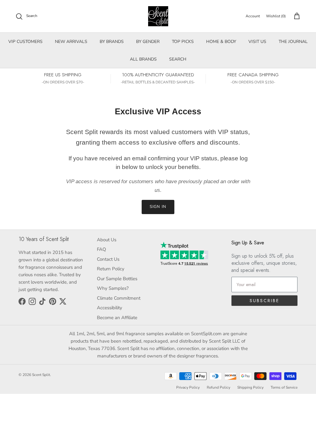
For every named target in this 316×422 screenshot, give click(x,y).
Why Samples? (113, 288)
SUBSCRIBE (264, 301)
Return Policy (110, 269)
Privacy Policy (188, 387)
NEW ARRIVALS (71, 41)
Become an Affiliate (117, 317)
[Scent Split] (158, 16)
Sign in (158, 206)
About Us (106, 240)
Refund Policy (218, 387)
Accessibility (109, 308)
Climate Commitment (118, 298)
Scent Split (41, 374)
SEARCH (177, 59)
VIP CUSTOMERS (25, 41)
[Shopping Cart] (296, 16)
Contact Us (108, 259)
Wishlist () (276, 16)
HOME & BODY (221, 41)
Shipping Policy (250, 387)
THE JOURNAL (293, 41)
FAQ (101, 249)
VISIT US (257, 41)
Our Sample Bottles (117, 279)
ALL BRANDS (143, 59)
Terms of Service (284, 387)
